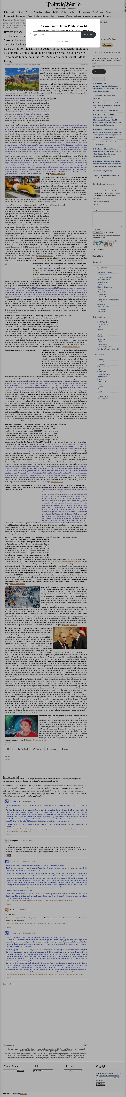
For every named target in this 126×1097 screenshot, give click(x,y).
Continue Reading (63, 41)
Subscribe (88, 35)
